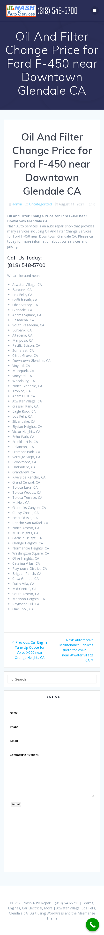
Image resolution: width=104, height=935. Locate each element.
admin (17, 204)
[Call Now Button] (92, 924)
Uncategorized (40, 204)
